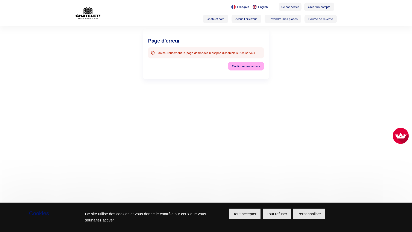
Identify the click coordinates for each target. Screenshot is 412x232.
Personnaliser (309, 214)
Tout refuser (277, 214)
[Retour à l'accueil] (88, 12)
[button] (215, 19)
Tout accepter (244, 214)
